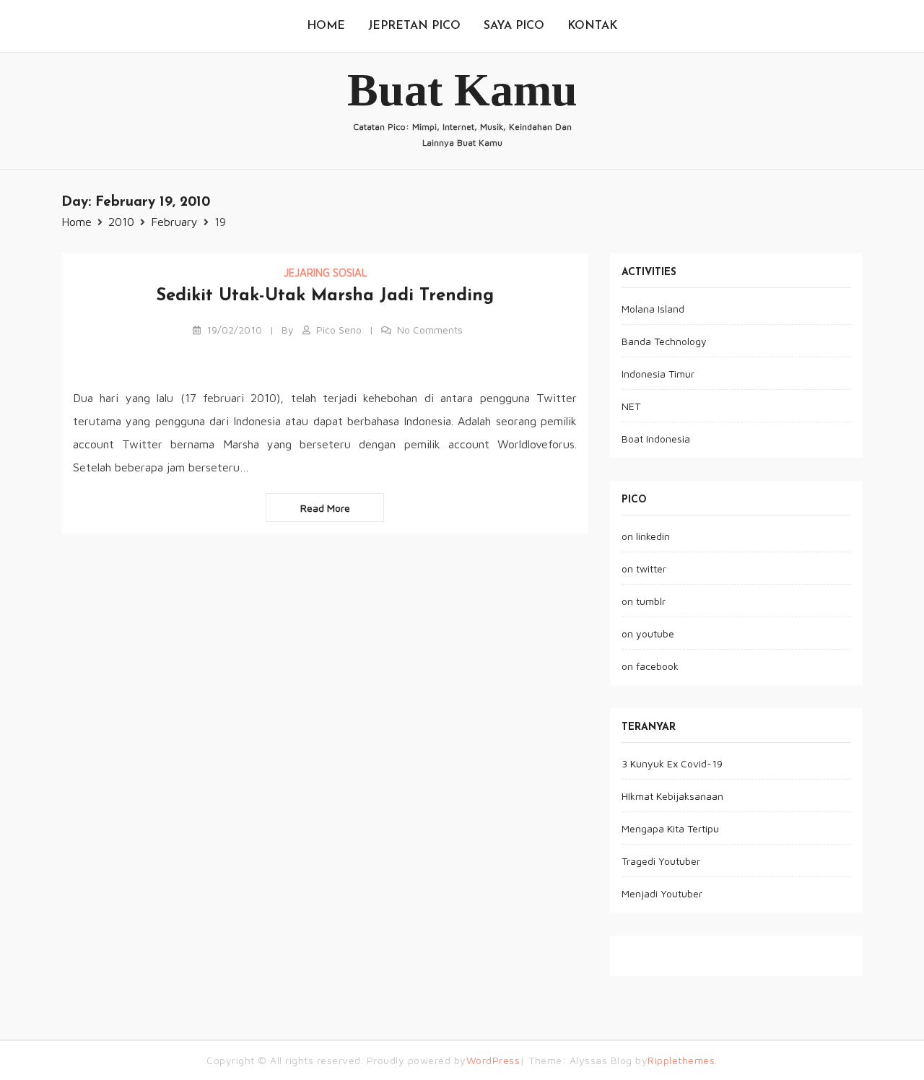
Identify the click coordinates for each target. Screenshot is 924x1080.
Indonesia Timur (658, 373)
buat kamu (462, 90)
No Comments (430, 329)
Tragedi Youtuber (661, 861)
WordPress (493, 1060)
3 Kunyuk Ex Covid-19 (672, 763)
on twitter (644, 568)
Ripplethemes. (683, 1060)
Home (326, 26)
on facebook (650, 666)
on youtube (648, 633)
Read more (325, 508)
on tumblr (644, 601)
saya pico (514, 26)
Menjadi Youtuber (662, 893)
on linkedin (646, 536)
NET (631, 406)
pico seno (339, 329)
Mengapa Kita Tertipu (670, 828)
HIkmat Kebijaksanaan (672, 796)
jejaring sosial (325, 272)
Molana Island (653, 308)
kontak (592, 26)
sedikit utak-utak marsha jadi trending (325, 296)
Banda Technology (664, 341)
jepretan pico (414, 26)
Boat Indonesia (656, 438)
